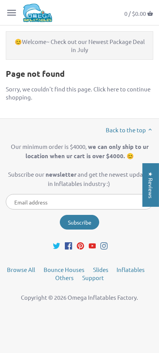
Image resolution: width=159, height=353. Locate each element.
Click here (106, 89)
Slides (100, 269)
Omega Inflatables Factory (102, 297)
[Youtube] (92, 245)
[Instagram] (104, 245)
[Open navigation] (11, 13)
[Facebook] (68, 245)
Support (93, 277)
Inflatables (131, 269)
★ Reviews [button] (150, 184)
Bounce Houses (64, 269)
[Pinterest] (80, 245)
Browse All (21, 269)
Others (64, 277)
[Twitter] (56, 245)
